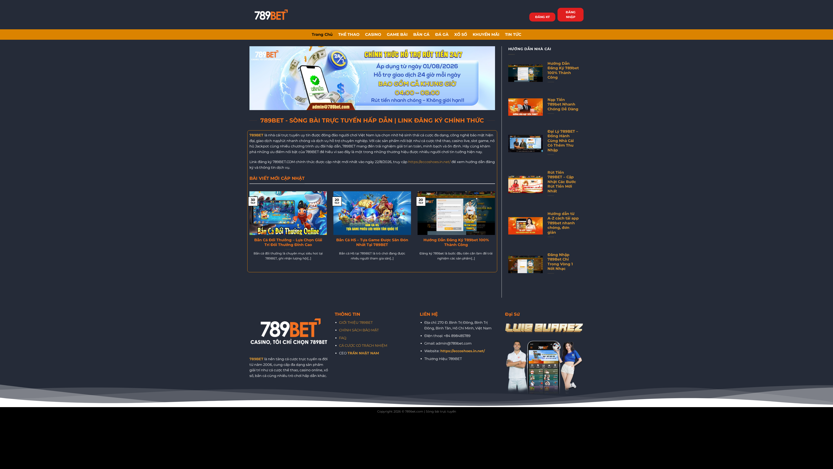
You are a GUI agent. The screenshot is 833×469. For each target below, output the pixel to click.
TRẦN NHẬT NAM (363, 353)
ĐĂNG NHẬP (571, 14)
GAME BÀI (397, 34)
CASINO (373, 34)
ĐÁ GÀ (442, 34)
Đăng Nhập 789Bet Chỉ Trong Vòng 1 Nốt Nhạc (560, 262)
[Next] (496, 231)
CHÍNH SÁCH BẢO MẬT (359, 330)
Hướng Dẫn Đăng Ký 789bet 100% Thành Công (456, 242)
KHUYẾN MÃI (486, 34)
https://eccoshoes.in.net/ (429, 162)
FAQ (342, 338)
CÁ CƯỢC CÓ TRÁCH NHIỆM (363, 345)
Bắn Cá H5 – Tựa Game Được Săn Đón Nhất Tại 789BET (372, 242)
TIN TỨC (513, 34)
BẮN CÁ (421, 34)
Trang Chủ (322, 34)
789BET (256, 135)
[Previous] (248, 231)
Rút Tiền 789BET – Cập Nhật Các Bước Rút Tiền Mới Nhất (562, 181)
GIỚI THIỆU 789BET (356, 322)
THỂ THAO (348, 34)
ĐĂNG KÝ (542, 17)
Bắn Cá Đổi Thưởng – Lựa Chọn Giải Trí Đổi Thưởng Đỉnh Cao (288, 242)
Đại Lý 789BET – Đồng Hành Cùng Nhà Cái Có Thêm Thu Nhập (563, 140)
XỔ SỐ (460, 34)
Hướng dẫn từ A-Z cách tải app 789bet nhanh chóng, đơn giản (563, 222)
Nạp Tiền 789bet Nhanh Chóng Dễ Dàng (563, 104)
